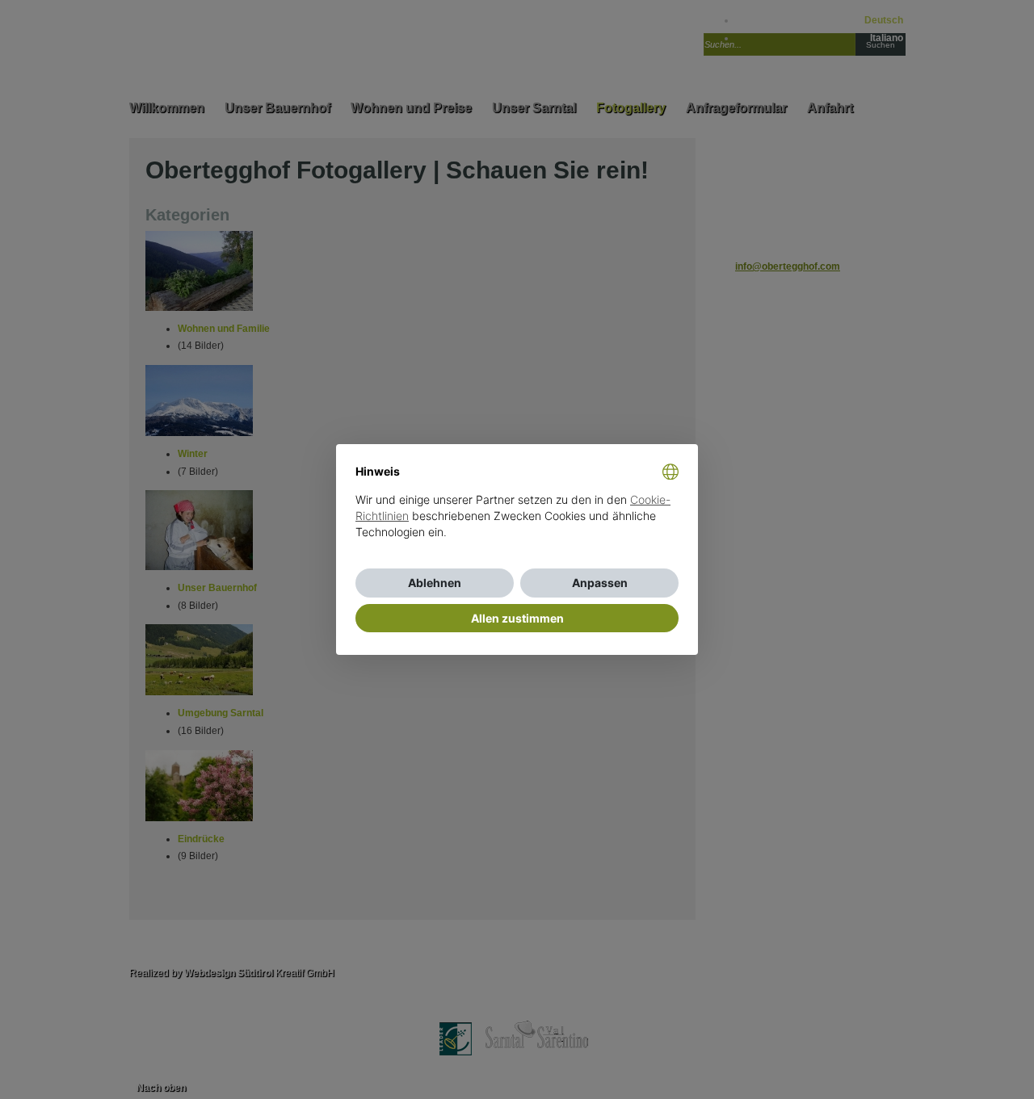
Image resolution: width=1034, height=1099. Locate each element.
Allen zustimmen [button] (517, 618)
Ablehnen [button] (434, 582)
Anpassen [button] (600, 582)
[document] (517, 514)
